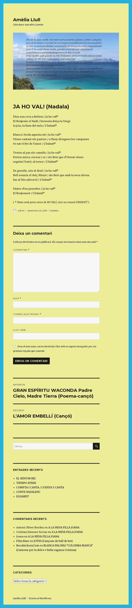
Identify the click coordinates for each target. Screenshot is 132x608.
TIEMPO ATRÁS (26, 482)
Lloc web (19, 330)
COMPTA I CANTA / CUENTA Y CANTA (40, 487)
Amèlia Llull (26, 19)
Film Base (22, 541)
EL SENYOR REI (26, 478)
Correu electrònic (27, 314)
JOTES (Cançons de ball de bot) (53, 541)
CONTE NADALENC (28, 491)
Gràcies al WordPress (40, 598)
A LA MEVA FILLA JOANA (63, 527)
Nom (17, 298)
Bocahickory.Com (27, 545)
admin (21, 210)
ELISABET (22, 496)
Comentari (21, 250)
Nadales (54, 210)
